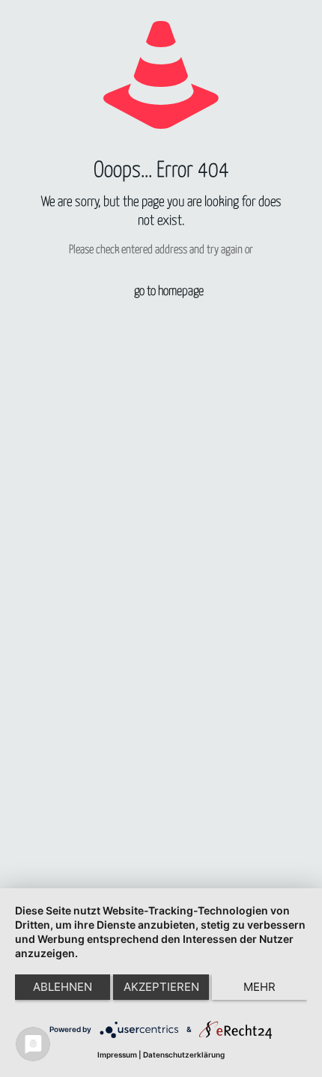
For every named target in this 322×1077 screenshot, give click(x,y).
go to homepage (169, 291)
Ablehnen (62, 987)
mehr (259, 987)
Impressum (117, 1054)
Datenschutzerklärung (184, 1054)
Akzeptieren (161, 987)
